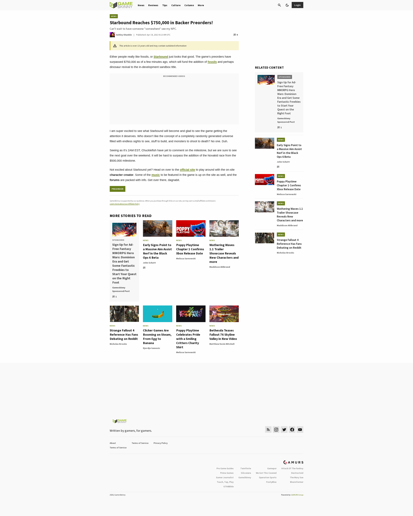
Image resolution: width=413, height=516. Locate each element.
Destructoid (297, 472)
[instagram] (276, 429)
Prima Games (227, 472)
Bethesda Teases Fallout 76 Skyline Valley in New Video (223, 334)
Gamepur (272, 468)
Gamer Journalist (225, 477)
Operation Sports (268, 477)
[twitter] (284, 429)
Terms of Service (140, 443)
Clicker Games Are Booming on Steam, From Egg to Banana (157, 336)
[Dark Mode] (287, 5)
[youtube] (300, 429)
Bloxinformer (296, 481)
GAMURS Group (297, 495)
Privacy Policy (161, 443)
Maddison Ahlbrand (219, 266)
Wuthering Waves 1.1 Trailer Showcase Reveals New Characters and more (224, 253)
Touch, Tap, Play (225, 481)
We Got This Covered (266, 472)
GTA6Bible (228, 486)
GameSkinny (244, 477)
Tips (164, 5)
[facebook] (292, 429)
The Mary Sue (296, 477)
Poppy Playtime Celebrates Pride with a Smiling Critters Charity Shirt (188, 338)
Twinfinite (245, 468)
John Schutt (149, 262)
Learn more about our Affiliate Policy (125, 203)
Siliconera (246, 472)
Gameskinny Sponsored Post (121, 289)
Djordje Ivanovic (151, 348)
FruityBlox (271, 481)
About (113, 443)
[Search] (279, 5)
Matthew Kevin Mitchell (221, 343)
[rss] (268, 429)
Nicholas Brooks (118, 343)
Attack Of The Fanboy (292, 468)
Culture (176, 5)
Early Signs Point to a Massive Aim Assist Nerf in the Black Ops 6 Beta (157, 251)
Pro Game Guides (225, 468)
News (141, 5)
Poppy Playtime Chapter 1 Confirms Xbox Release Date (190, 249)
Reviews (153, 5)
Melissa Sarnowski (186, 258)
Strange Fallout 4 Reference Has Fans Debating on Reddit (124, 334)
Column (189, 5)
